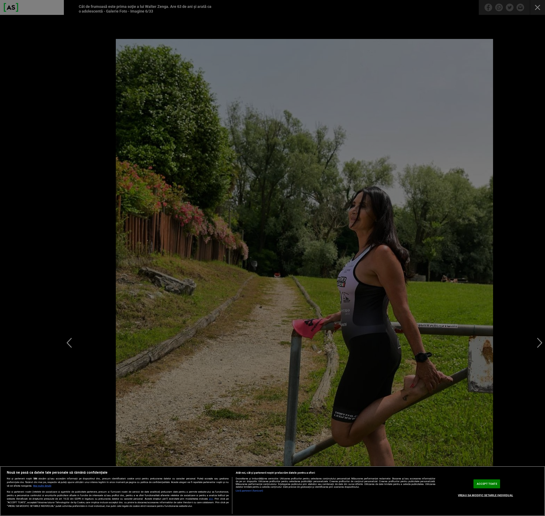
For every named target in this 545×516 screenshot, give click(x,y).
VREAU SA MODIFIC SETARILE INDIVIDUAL (485, 495)
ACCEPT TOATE (487, 483)
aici (211, 498)
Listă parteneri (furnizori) (249, 490)
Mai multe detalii (42, 486)
